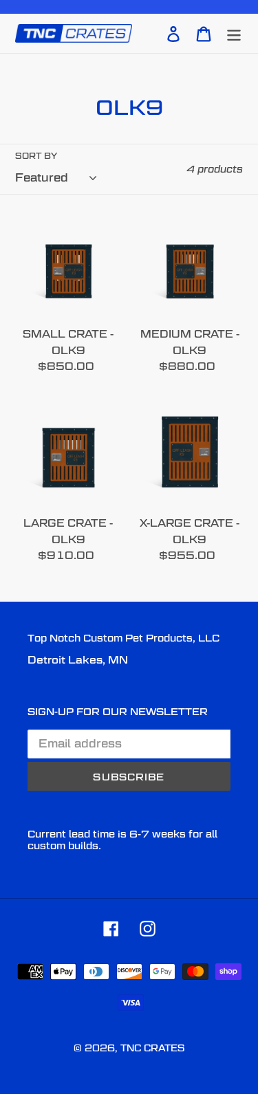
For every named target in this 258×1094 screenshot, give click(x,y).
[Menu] (234, 33)
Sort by (36, 156)
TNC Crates (152, 1047)
